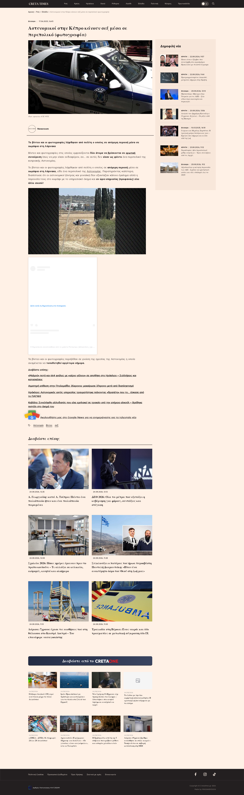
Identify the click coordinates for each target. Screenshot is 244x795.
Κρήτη (76, 4)
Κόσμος (168, 4)
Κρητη (184, 57)
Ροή (65, 4)
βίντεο (49, 425)
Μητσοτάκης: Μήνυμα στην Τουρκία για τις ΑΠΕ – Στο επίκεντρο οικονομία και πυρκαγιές (192, 97)
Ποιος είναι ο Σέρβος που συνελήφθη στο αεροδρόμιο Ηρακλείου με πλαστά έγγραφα (194, 62)
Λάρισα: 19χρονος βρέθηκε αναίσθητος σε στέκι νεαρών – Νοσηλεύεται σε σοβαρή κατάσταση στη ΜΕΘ (137, 742)
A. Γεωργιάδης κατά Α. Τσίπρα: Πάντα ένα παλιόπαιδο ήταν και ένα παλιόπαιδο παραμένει (57, 501)
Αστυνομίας (94, 171)
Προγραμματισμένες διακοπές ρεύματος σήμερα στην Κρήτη (194, 78)
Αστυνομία (38, 425)
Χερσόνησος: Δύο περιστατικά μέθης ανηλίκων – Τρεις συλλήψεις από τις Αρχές (196, 152)
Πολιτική (154, 4)
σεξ (56, 425)
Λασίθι (128, 4)
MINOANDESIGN (209, 789)
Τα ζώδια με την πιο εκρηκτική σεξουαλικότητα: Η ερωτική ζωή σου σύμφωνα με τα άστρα (137, 699)
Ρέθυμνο (115, 4)
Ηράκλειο (90, 4)
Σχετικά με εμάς (94, 775)
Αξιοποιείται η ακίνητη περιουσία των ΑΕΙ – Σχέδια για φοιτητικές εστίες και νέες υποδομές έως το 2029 (195, 171)
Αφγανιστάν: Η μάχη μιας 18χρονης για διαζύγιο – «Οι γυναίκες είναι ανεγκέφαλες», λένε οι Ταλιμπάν (74, 742)
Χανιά (103, 4)
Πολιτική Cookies (36, 775)
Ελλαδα (32, 21)
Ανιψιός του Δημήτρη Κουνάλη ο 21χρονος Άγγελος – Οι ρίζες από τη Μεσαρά (195, 116)
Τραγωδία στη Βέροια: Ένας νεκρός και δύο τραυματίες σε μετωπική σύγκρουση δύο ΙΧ (120, 631)
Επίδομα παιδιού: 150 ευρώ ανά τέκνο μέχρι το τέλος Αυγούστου (41, 697)
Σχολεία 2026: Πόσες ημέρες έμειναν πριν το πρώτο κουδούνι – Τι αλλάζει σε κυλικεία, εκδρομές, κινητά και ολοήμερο (57, 567)
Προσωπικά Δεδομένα (57, 775)
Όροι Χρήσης (77, 775)
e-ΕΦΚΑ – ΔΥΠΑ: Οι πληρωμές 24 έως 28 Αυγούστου (42, 739)
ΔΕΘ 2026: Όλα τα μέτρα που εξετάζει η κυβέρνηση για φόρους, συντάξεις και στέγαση (118, 501)
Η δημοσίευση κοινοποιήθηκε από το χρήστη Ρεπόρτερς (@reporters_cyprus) (63, 347)
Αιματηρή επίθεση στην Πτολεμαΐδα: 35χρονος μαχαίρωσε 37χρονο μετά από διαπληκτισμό (81, 386)
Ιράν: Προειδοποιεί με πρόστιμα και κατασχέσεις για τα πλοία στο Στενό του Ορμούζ (73, 698)
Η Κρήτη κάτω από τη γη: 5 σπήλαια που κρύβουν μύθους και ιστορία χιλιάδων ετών (105, 741)
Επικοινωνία (110, 775)
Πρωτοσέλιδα (184, 4)
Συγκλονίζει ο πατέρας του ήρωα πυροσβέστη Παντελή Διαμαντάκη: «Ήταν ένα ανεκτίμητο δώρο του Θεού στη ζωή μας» (122, 567)
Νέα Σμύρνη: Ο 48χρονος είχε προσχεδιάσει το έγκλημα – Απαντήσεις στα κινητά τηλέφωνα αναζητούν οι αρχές (105, 699)
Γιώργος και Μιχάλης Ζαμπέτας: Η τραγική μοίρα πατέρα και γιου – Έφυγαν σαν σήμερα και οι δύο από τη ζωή (196, 134)
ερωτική (130, 153)
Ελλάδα (141, 4)
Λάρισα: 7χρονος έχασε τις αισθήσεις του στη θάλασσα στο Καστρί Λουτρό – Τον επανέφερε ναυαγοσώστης (57, 633)
